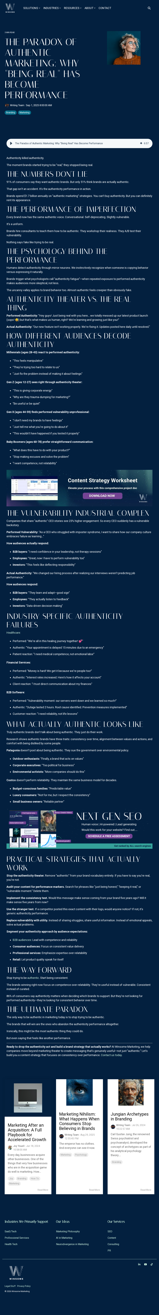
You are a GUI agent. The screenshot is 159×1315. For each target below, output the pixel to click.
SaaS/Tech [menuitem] (10, 1231)
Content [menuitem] (112, 1237)
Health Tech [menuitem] (11, 1244)
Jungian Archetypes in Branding (130, 1117)
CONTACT (105, 8)
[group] (79, 143)
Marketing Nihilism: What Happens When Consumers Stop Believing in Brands (79, 1121)
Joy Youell (18, 1146)
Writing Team (17, 105)
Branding (10, 112)
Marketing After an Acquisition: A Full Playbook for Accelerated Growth (27, 1132)
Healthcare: (14, 632)
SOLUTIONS (30, 8)
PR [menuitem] (109, 1250)
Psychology (81, 1155)
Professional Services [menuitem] (17, 1237)
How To (35, 1178)
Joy (11, 1178)
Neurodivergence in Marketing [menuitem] (72, 1244)
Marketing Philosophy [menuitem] (68, 1231)
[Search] (149, 8)
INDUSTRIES (51, 8)
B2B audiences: (22, 940)
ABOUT (89, 8)
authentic (33, 977)
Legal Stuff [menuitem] (10, 1286)
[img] (141, 143)
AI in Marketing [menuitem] (64, 1237)
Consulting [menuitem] (113, 1244)
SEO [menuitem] (110, 1231)
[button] (11, 143)
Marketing (25, 112)
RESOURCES (71, 8)
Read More (43, 1190)
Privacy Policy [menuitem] (24, 1286)
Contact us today (111, 1055)
